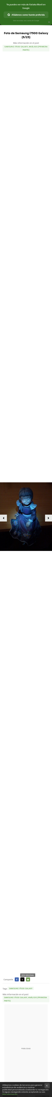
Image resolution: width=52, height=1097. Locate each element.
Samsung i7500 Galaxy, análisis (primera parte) (25, 48)
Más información (9, 1094)
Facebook (17, 979)
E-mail (28, 979)
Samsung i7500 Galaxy (20, 988)
